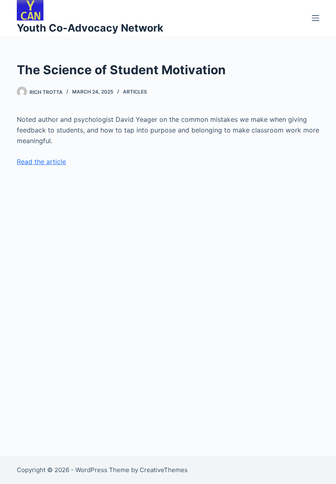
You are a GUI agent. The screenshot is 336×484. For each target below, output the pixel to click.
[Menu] (315, 18)
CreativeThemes (164, 470)
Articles (135, 92)
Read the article (41, 162)
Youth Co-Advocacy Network (90, 28)
